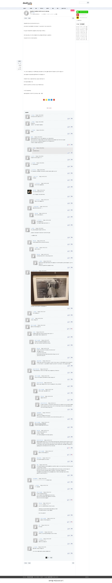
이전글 (25, 18)
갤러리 (47, 8)
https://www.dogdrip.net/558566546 (40, 423)
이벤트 (31, 8)
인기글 (78, 24)
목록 (73, 18)
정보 (36, 8)
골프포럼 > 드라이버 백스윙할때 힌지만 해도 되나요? (85, 33)
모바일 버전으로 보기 (56, 580)
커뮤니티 (41, 8)
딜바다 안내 (64, 8)
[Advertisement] (61, 4)
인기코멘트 (82, 24)
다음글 (29, 18)
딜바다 (25, 8)
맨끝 (51, 557)
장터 (57, 8)
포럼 (53, 8)
